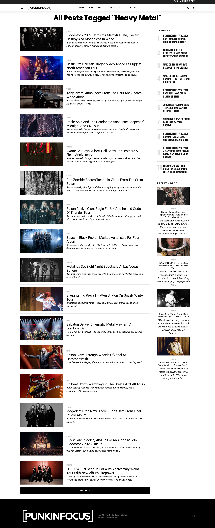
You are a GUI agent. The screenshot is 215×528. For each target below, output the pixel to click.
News (90, 8)
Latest (82, 8)
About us (124, 515)
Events (111, 8)
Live (121, 8)
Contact (132, 8)
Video (100, 8)
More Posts (85, 490)
